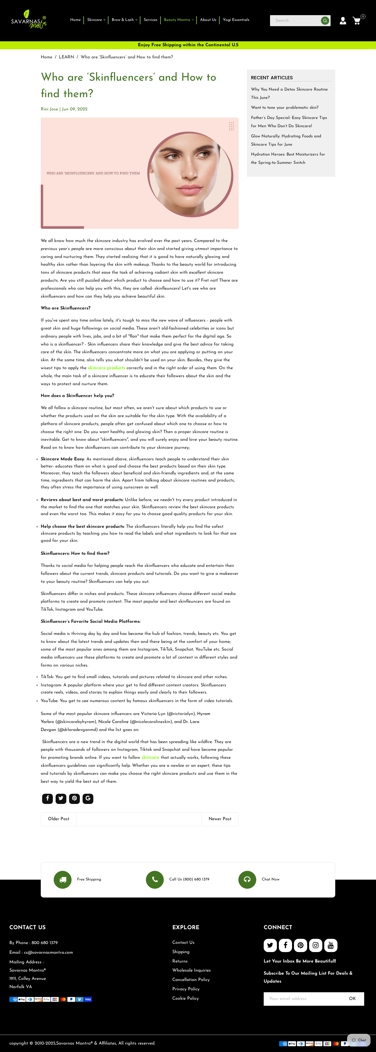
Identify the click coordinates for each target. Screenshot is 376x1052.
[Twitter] (270, 945)
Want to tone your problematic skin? (284, 108)
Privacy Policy (186, 989)
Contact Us (183, 942)
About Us (208, 20)
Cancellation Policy (191, 980)
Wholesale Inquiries (191, 970)
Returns (180, 961)
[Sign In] (343, 20)
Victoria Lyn (153, 714)
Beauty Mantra (177, 20)
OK (352, 999)
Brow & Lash (123, 20)
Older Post (58, 819)
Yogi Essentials (236, 20)
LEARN (66, 57)
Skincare (95, 20)
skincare (150, 757)
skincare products (106, 368)
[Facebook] (285, 945)
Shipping (181, 952)
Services (150, 20)
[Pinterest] (300, 945)
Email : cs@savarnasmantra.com (41, 952)
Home (75, 20)
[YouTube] (330, 945)
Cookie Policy (185, 998)
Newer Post (220, 819)
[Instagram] (315, 945)
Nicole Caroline (113, 722)
